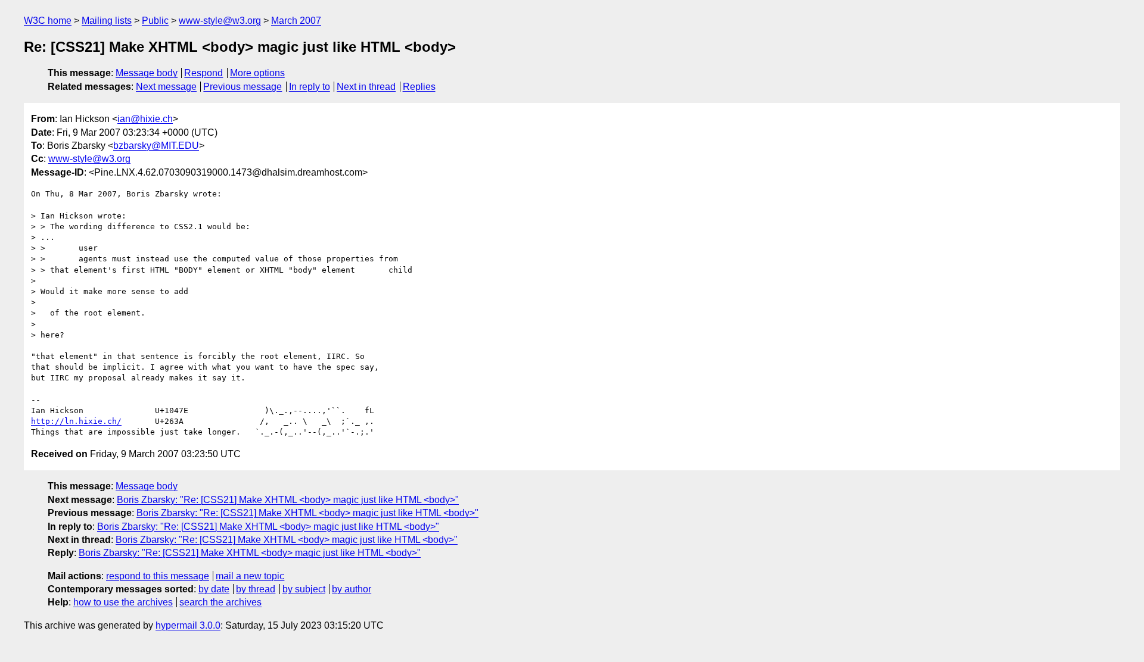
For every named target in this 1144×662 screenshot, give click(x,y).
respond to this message (157, 576)
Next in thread (366, 87)
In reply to (309, 87)
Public (155, 20)
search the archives (220, 602)
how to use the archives (123, 602)
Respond (203, 73)
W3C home (48, 20)
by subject (303, 589)
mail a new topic (250, 576)
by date (213, 589)
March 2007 (296, 20)
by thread (255, 589)
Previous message (242, 87)
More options (257, 73)
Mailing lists (107, 20)
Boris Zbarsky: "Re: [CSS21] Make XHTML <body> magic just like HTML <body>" (288, 500)
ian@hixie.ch (145, 119)
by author (351, 589)
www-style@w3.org (220, 20)
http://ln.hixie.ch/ (76, 421)
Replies (419, 87)
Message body (147, 73)
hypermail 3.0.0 (188, 625)
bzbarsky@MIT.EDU (156, 145)
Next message (166, 87)
